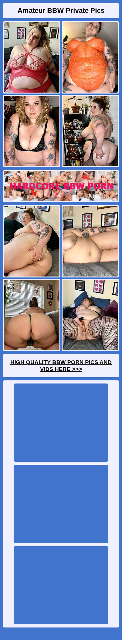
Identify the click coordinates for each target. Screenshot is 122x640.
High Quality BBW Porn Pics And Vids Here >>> (61, 365)
